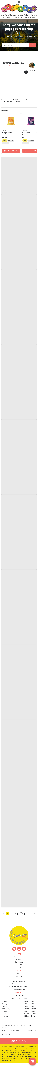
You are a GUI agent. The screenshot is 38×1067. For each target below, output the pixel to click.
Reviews (19, 979)
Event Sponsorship (19, 984)
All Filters (8, 101)
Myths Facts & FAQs (19, 981)
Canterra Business (19, 989)
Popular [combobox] (19, 101)
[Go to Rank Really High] (19, 1040)
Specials (19, 959)
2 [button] (11, 914)
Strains (19, 967)
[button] (11, 133)
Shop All (12, 65)
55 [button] (31, 914)
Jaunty (4, 130)
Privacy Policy (31, 1031)
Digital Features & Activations (19, 986)
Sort (17, 99)
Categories (19, 962)
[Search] (32, 45)
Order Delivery (19, 957)
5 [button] (22, 914)
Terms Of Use (6, 1034)
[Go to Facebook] (14, 949)
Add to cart (12, 151)
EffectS (19, 964)
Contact (19, 976)
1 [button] (7, 914)
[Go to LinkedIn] (24, 949)
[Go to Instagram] (19, 949)
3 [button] (15, 914)
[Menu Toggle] (19, 2)
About (19, 974)
